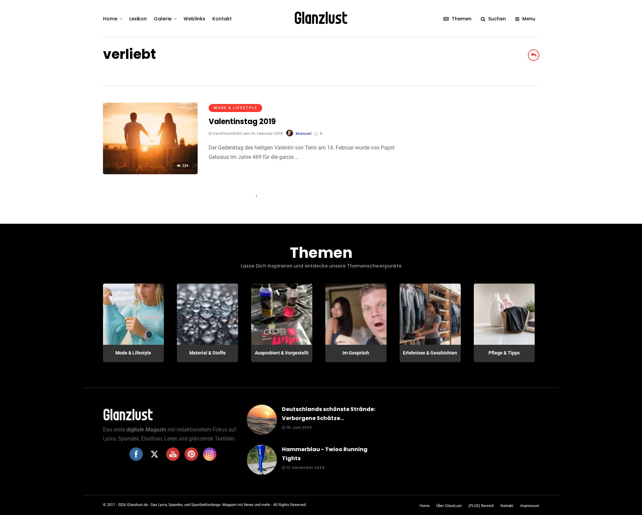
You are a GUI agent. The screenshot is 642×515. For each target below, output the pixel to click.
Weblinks (194, 18)
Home (110, 18)
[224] (150, 172)
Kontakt (222, 18)
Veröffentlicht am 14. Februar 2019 (247, 133)
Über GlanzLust (449, 506)
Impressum (529, 506)
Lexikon (138, 18)
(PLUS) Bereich (481, 506)
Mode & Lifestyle (235, 108)
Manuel (304, 133)
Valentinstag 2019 (242, 121)
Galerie (163, 18)
